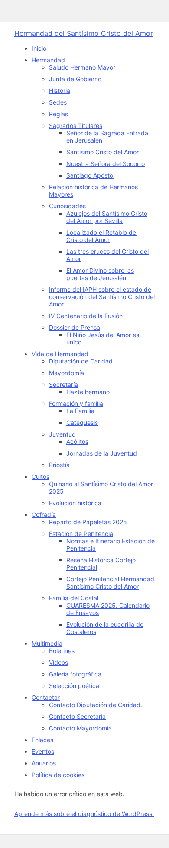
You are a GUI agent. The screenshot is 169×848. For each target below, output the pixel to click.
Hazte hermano (88, 391)
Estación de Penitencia (81, 533)
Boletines (62, 650)
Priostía (59, 465)
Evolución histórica (75, 503)
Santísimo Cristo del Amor (102, 152)
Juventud (62, 434)
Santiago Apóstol (90, 175)
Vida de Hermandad (60, 353)
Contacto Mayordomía (80, 728)
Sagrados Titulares (75, 125)
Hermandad (48, 60)
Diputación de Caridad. (81, 361)
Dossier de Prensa (74, 327)
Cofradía (44, 514)
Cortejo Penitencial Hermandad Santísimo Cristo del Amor (110, 582)
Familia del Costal (73, 598)
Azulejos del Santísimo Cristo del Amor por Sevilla (106, 217)
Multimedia (47, 643)
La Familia (80, 410)
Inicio (39, 48)
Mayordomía (66, 372)
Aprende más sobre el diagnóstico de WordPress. (84, 813)
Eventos (43, 751)
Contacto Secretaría (77, 716)
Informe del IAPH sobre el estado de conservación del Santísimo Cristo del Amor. (102, 297)
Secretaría (63, 384)
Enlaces (42, 739)
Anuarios (44, 763)
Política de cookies (58, 774)
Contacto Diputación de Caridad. (95, 704)
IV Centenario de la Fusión (86, 315)
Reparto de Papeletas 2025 (88, 522)
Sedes (58, 102)
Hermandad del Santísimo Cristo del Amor (83, 33)
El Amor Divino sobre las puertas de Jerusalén (100, 274)
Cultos (40, 476)
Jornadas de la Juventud (101, 453)
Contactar (46, 697)
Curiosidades (67, 206)
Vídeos (58, 662)
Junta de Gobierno (75, 79)
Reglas (58, 114)
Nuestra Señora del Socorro (105, 163)
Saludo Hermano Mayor (82, 67)
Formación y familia (76, 403)
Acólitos (77, 441)
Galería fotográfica (75, 674)
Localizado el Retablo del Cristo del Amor (101, 236)
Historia (59, 90)
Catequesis (82, 422)
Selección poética (74, 685)
